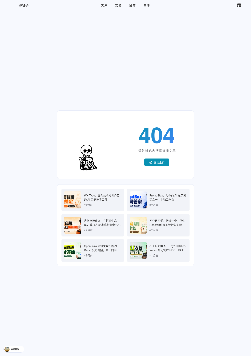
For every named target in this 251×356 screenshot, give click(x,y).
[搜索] (231, 5)
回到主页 (159, 162)
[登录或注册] (214, 5)
